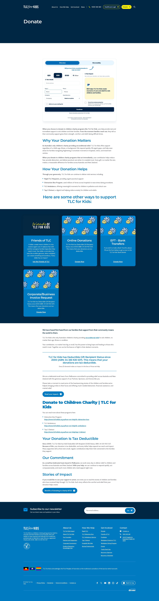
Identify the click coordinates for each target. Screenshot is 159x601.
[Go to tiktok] (117, 583)
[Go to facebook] (97, 583)
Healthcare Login (110, 7)
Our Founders (67, 537)
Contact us (126, 531)
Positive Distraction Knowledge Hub (68, 547)
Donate (125, 7)
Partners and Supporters (70, 540)
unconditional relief (92, 338)
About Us (67, 528)
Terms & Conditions (61, 583)
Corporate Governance (69, 543)
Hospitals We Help (87, 543)
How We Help (88, 528)
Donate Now (79, 262)
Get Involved (106, 528)
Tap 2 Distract (86, 540)
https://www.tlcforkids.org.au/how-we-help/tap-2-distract (65, 432)
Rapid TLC (85, 531)
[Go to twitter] (101, 583)
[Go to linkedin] (109, 583)
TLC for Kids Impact (68, 531)
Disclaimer (50, 583)
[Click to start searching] (134, 7)
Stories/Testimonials (88, 546)
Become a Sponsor (106, 552)
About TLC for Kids (68, 534)
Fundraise (104, 537)
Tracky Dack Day (106, 549)
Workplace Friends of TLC (108, 540)
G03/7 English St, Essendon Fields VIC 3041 (129, 539)
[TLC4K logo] (31, 7)
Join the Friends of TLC (41, 262)
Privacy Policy (41, 583)
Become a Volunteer (107, 555)
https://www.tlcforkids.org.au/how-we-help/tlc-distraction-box (66, 419)
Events (103, 546)
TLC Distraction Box (88, 534)
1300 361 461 (96, 7)
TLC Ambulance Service (89, 537)
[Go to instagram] (113, 583)
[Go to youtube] (105, 583)
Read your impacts (51, 394)
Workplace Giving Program (109, 543)
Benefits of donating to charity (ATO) (58, 491)
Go (128, 510)
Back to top (130, 583)
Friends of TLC (105, 534)
